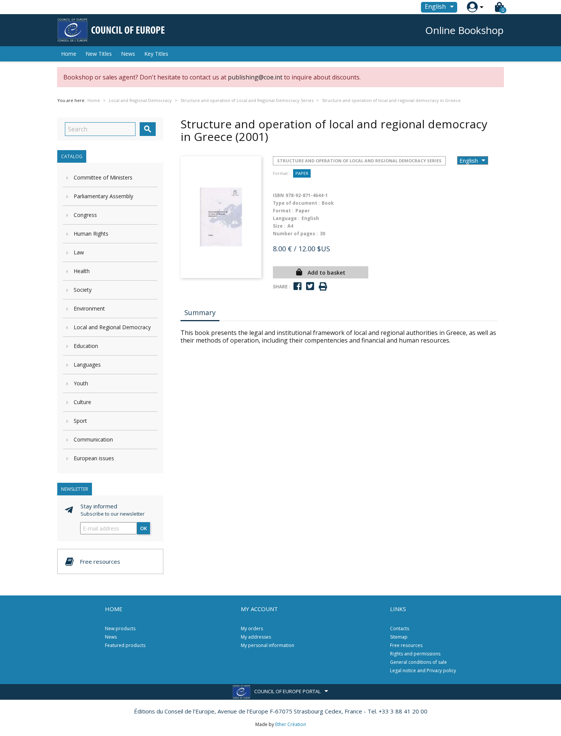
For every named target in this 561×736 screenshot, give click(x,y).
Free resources (406, 645)
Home (68, 53)
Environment (89, 308)
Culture (82, 402)
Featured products (125, 645)
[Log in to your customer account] (472, 7)
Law (79, 252)
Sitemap (399, 637)
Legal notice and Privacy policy (423, 670)
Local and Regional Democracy (112, 327)
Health (82, 271)
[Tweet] (310, 286)
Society (83, 289)
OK (143, 528)
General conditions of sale (418, 662)
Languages (87, 364)
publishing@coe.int (255, 77)
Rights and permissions (415, 653)
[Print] (323, 286)
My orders (252, 628)
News (128, 53)
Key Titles (156, 53)
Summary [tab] (200, 312)
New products (120, 628)
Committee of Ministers (103, 177)
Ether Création (290, 724)
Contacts (399, 628)
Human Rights (91, 233)
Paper (301, 173)
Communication (93, 439)
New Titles (98, 53)
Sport (80, 420)
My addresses (256, 637)
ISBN (278, 195)
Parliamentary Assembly (103, 196)
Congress (85, 214)
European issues (94, 458)
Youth (81, 383)
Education (86, 345)
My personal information (267, 645)
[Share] (297, 286)
